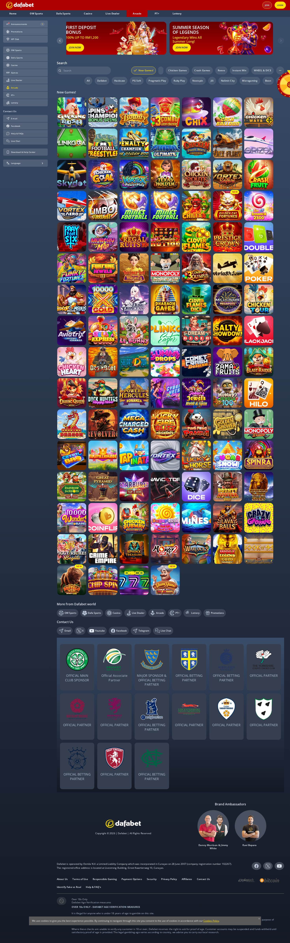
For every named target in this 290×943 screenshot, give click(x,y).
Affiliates (187, 879)
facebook (256, 865)
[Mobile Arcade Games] (20, 5)
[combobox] (84, 70)
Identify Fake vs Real (69, 887)
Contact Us (203, 879)
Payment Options (132, 879)
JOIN (267, 5)
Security (151, 879)
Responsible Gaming (105, 879)
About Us (62, 879)
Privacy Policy (169, 879)
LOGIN (280, 5)
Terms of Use (80, 879)
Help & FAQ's (93, 887)
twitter (267, 864)
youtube (279, 865)
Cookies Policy (211, 920)
